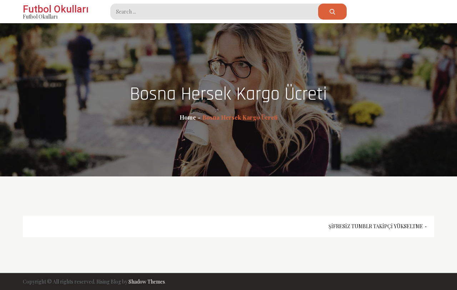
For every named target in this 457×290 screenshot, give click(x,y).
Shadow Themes (147, 281)
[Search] (332, 12)
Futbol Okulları (56, 9)
